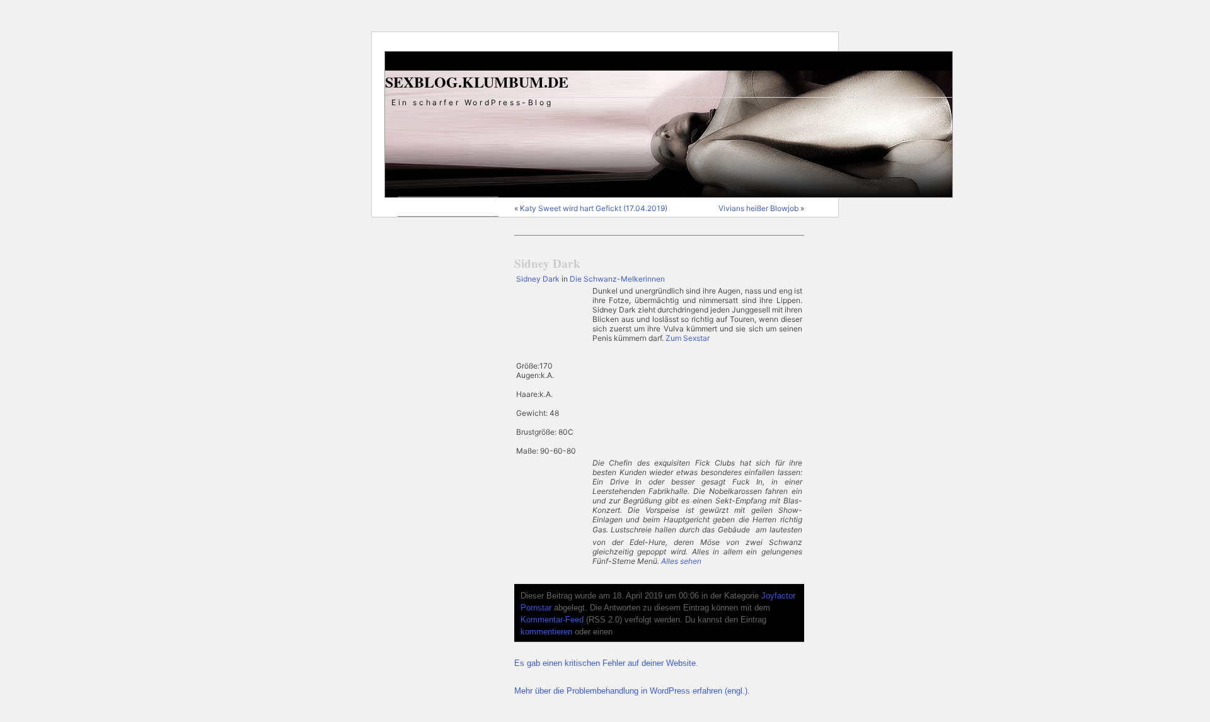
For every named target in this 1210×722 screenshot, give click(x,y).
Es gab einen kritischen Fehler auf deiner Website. (606, 663)
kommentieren (546, 631)
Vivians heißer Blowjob (758, 208)
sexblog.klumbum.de (476, 82)
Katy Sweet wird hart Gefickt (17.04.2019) (593, 208)
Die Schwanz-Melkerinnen (617, 279)
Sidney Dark (547, 263)
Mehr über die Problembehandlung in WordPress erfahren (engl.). (632, 691)
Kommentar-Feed (552, 620)
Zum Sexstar (688, 338)
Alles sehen (681, 561)
